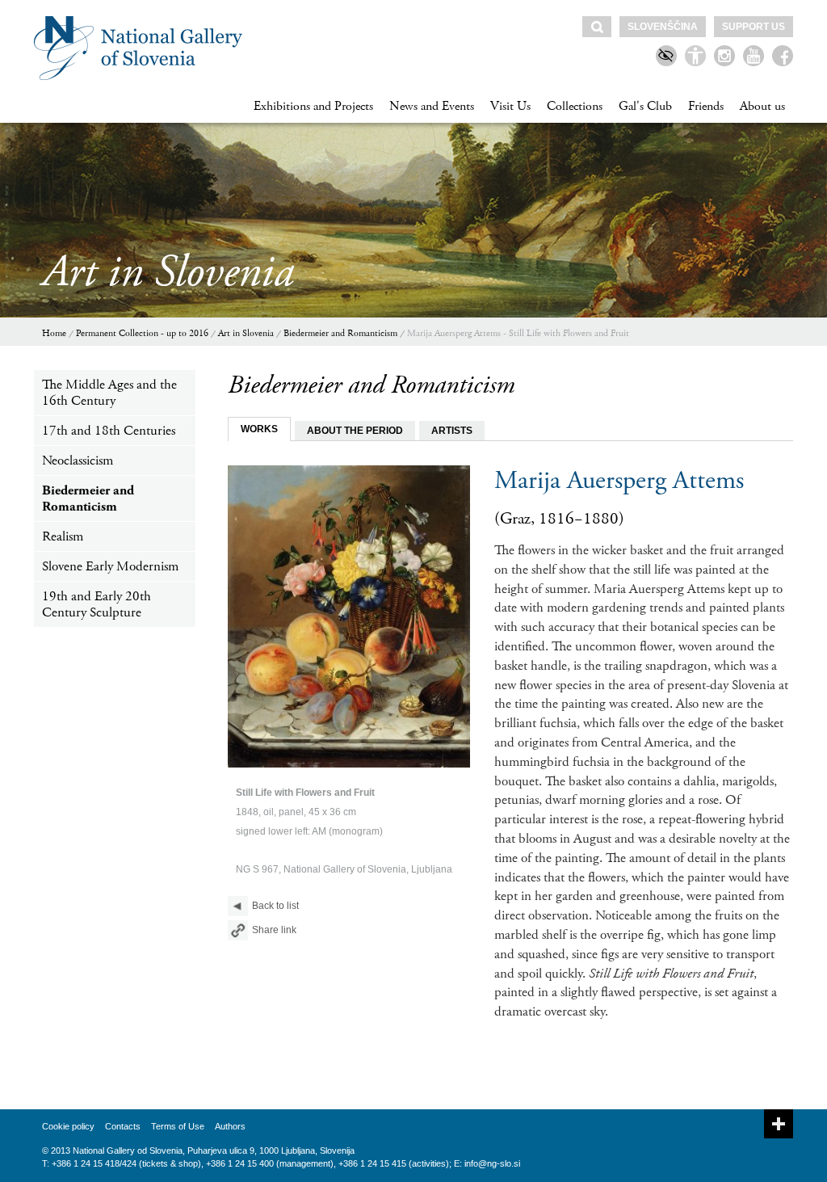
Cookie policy (68, 1126)
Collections (574, 106)
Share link (274, 930)
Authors (230, 1126)
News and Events (431, 106)
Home (54, 333)
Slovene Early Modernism (110, 566)
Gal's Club (645, 106)
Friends (706, 106)
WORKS (259, 429)
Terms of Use (177, 1126)
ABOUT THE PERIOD (355, 430)
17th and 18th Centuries (108, 431)
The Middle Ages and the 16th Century (109, 393)
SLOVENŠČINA (663, 26)
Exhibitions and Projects (313, 106)
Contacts (123, 1126)
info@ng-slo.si (492, 1163)
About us (762, 106)
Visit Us (510, 106)
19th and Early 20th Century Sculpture (96, 604)
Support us (753, 26)
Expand (778, 1123)
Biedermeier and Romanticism (340, 333)
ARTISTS (451, 430)
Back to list (275, 905)
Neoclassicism (77, 460)
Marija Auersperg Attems (619, 481)
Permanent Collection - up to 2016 (142, 333)
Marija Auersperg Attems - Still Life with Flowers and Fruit (518, 333)
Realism (62, 536)
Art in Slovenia (246, 333)
